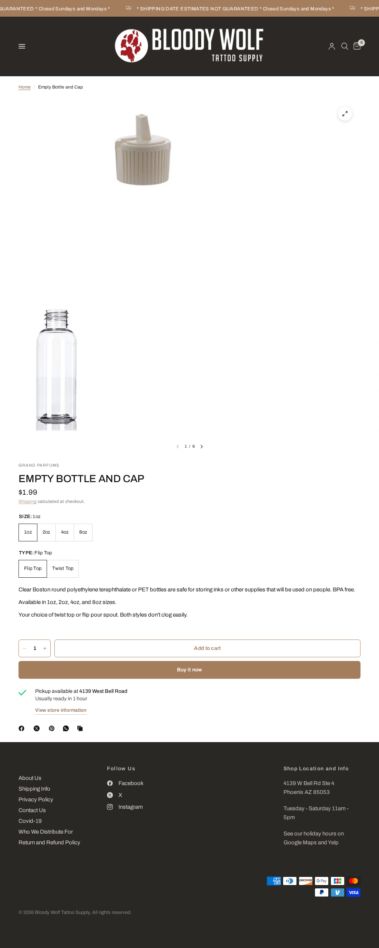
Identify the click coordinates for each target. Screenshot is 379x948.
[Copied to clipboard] (81, 728)
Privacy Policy (36, 799)
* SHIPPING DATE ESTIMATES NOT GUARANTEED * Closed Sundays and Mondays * (230, 8)
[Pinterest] (53, 728)
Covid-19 (30, 821)
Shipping (28, 501)
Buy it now (189, 669)
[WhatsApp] (67, 728)
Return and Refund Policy (49, 842)
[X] (38, 728)
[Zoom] (345, 114)
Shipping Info (34, 789)
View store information (61, 710)
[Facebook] (23, 728)
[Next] (201, 446)
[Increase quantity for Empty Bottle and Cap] (44, 648)
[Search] (345, 46)
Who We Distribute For (46, 832)
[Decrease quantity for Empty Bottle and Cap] (24, 648)
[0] (355, 46)
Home (25, 87)
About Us (30, 778)
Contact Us (32, 810)
